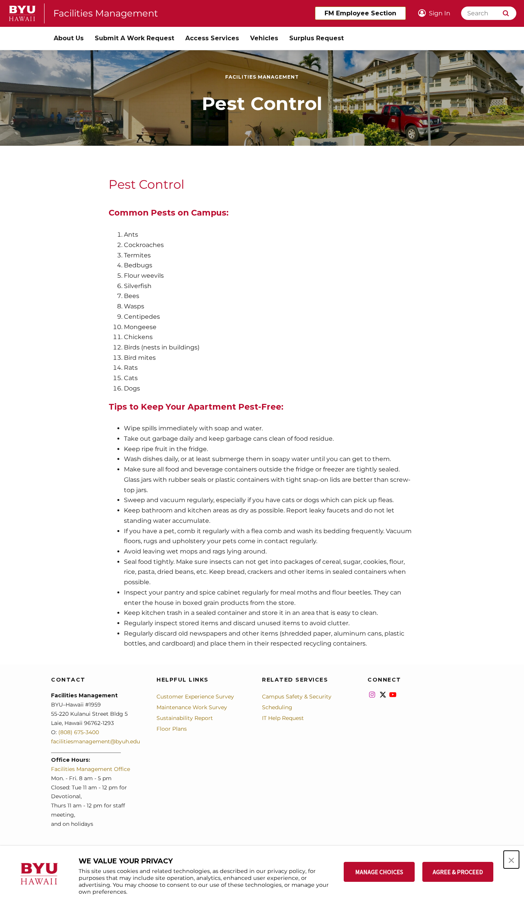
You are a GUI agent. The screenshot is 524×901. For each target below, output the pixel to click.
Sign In (439, 13)
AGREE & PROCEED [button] (458, 872)
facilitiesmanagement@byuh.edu (95, 741)
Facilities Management (105, 13)
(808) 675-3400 (78, 732)
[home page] (22, 13)
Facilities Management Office (90, 769)
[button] (511, 859)
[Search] (505, 13)
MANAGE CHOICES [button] (379, 872)
